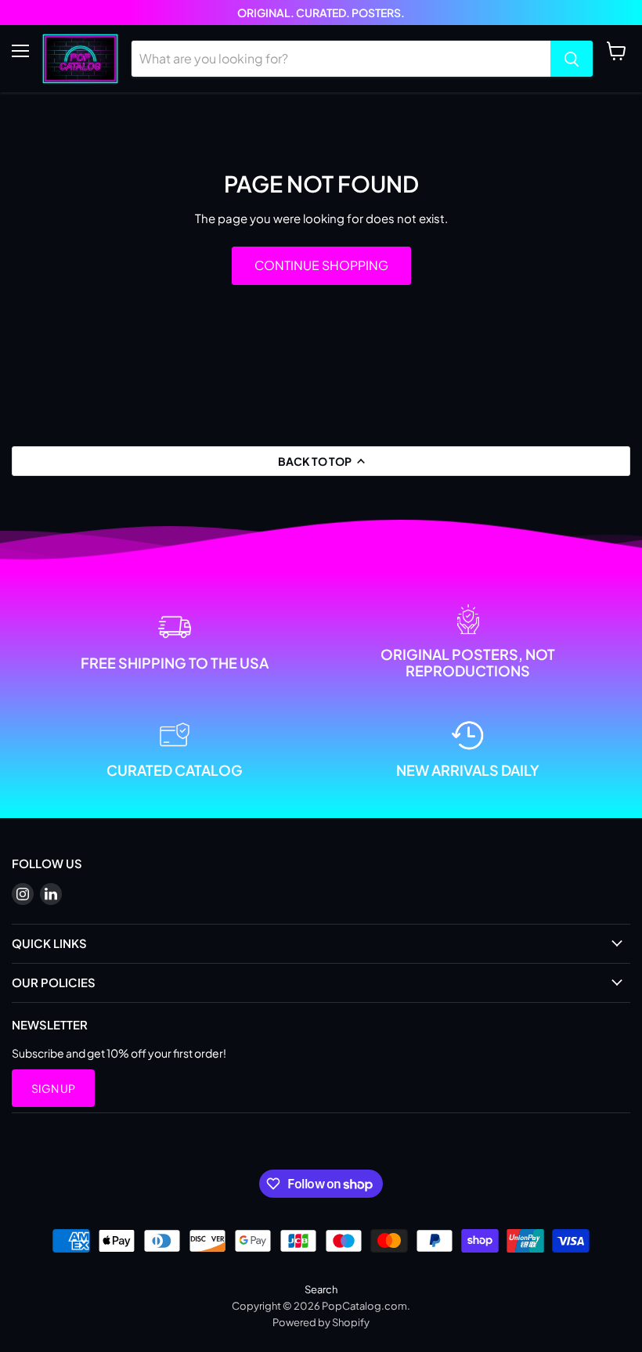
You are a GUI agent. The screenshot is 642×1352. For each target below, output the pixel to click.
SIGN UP (53, 1088)
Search (321, 1289)
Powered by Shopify (321, 1322)
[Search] (571, 59)
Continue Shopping (321, 265)
